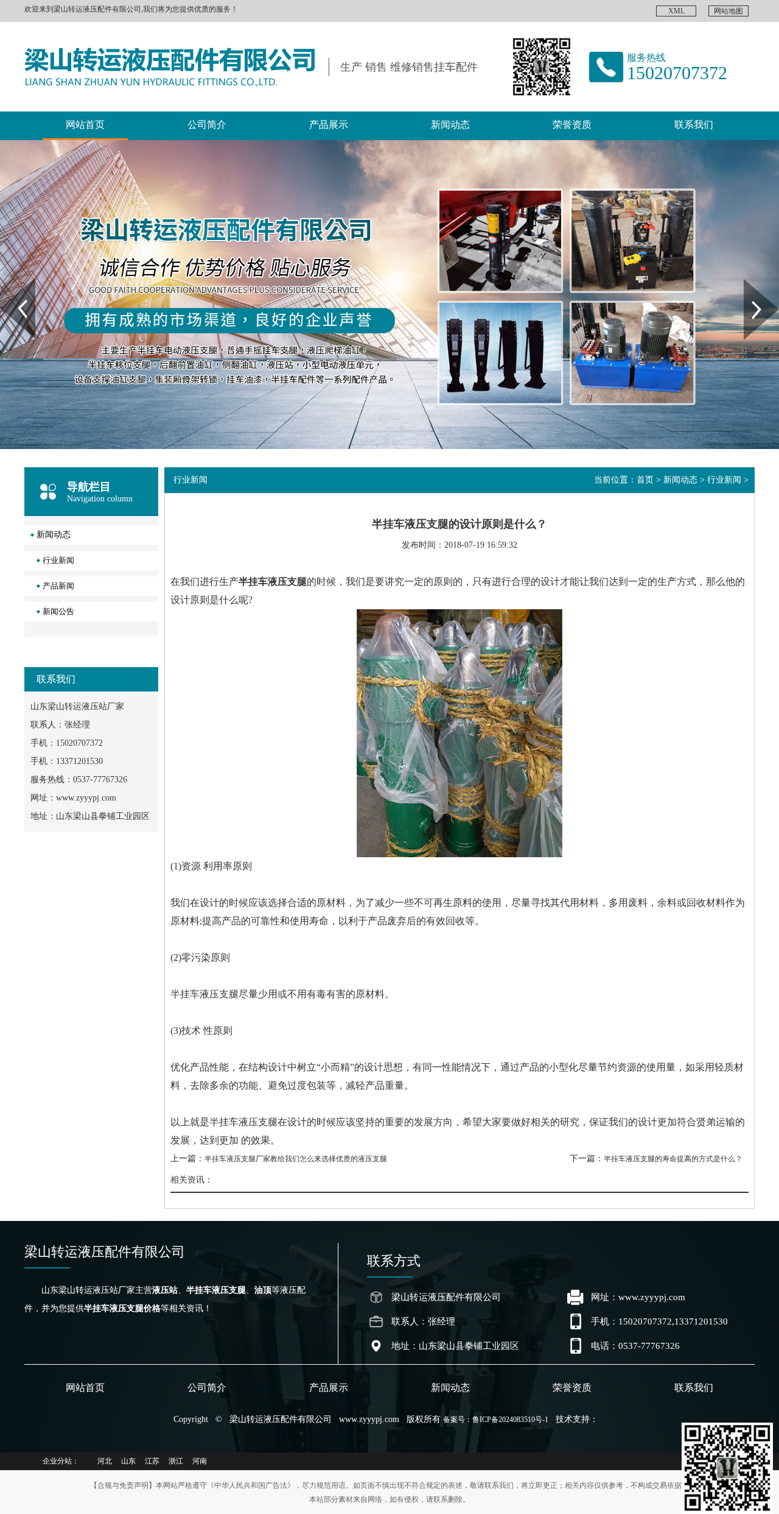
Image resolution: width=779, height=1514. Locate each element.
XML (676, 11)
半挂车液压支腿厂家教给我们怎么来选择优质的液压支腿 (295, 1159)
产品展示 (328, 124)
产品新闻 (58, 585)
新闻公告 (58, 611)
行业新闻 (58, 560)
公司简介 (206, 124)
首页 (645, 479)
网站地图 (728, 11)
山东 (128, 1461)
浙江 (176, 1461)
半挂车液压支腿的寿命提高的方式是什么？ (673, 1159)
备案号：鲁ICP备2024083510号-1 (495, 1419)
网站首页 (85, 124)
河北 (104, 1461)
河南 (199, 1461)
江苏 (152, 1461)
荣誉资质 (572, 124)
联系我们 (693, 124)
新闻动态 (450, 124)
